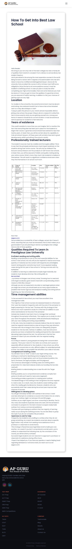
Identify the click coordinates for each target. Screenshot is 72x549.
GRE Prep (5, 505)
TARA (4, 529)
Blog (39, 523)
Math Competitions (8, 511)
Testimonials (42, 519)
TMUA (4, 519)
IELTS (4, 532)
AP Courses (41, 495)
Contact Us (41, 532)
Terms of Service (41, 546)
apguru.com (15, 238)
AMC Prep (5, 508)
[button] (66, 3)
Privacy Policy (30, 546)
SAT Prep (5, 495)
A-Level (40, 508)
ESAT (4, 526)
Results (40, 526)
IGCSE (40, 505)
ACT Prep (5, 498)
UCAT (4, 523)
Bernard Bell (15, 276)
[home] (11, 3)
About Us (41, 529)
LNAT (4, 536)
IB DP (39, 498)
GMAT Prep (6, 501)
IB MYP (40, 501)
